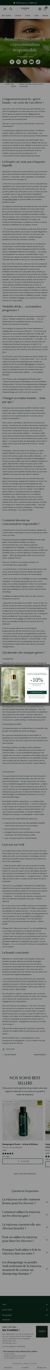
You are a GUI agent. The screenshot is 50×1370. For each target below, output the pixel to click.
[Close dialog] (47, 669)
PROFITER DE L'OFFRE (37, 692)
